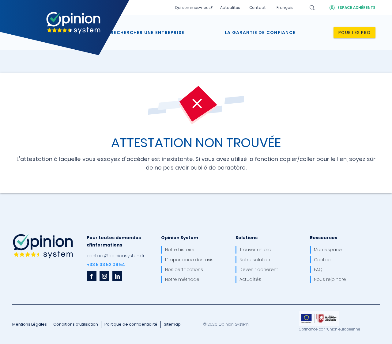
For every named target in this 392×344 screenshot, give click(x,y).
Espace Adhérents (356, 7)
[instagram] (104, 276)
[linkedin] (117, 276)
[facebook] (91, 276)
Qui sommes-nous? (194, 7)
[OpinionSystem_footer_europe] (319, 313)
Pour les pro (354, 32)
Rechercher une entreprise (147, 32)
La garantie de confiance (260, 32)
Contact (257, 7)
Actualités (230, 7)
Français (285, 7)
